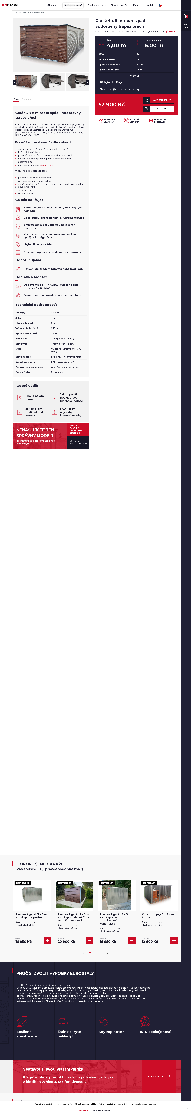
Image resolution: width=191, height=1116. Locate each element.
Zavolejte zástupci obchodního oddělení (76, 429)
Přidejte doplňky (120, 5)
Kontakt (150, 5)
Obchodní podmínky (102, 1110)
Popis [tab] (16, 99)
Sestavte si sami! (97, 5)
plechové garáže (117, 988)
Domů (18, 12)
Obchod (51, 5)
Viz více (135, 76)
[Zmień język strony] (160, 5)
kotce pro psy (82, 990)
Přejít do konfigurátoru (78, 442)
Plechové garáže (37, 12)
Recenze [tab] (26, 99)
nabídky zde (46, 165)
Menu (136, 5)
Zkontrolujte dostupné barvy (119, 89)
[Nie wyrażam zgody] (187, 1108)
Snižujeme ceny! (73, 5)
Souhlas (83, 1110)
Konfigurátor (156, 1076)
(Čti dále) (171, 31)
